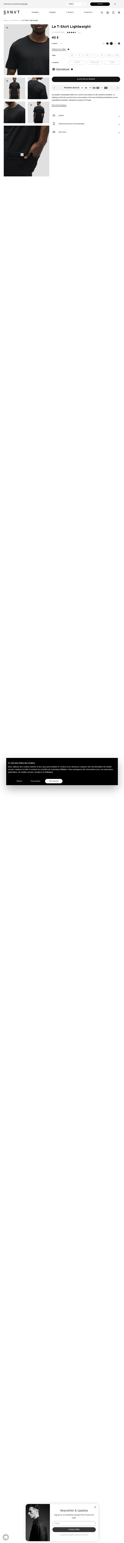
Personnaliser (35, 781)
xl (102, 55)
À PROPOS (88, 12)
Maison (6, 20)
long (112, 62)
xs (72, 55)
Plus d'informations (59, 105)
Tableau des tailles (59, 49)
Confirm (100, 4)
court (77, 62)
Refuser (19, 781)
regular (94, 62)
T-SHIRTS (70, 12)
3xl (117, 55)
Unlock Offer (74, 1529)
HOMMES (35, 12)
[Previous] (54, 88)
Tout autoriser (54, 781)
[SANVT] (11, 12)
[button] (102, 13)
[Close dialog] (95, 1507)
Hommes (15, 20)
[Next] (117, 88)
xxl (109, 55)
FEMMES (52, 12)
